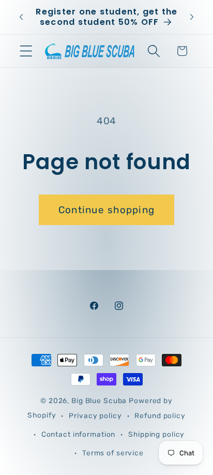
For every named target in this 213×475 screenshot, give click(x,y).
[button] (26, 51)
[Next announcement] (191, 17)
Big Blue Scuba (99, 400)
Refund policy (159, 415)
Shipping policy (156, 434)
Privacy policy (95, 415)
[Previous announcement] (21, 17)
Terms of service (113, 453)
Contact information (78, 434)
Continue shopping (106, 210)
